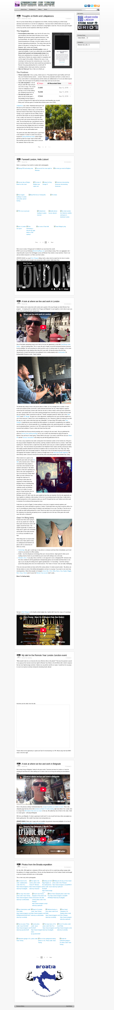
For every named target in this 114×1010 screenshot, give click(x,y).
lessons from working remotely (29, 433)
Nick (18, 573)
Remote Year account (42, 573)
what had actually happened (60, 452)
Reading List (32, 9)
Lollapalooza (20, 105)
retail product (62, 352)
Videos (40, 9)
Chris (50, 571)
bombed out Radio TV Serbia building (44, 809)
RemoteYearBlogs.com (39, 251)
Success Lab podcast (28, 437)
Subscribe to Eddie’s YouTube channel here (33, 823)
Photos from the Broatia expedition (37, 864)
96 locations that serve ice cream (33, 810)
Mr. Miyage (26, 416)
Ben (48, 571)
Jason (44, 571)
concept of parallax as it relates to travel (52, 806)
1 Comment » (68, 18)
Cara (61, 571)
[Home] (17, 9)
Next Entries (69, 1006)
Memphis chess (22, 557)
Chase (21, 573)
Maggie (69, 571)
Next (52, 242)
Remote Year (24, 18)
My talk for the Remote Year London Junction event (44, 655)
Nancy (57, 571)
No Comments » (67, 162)
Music (45, 9)
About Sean (24, 9)
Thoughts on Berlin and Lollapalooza (38, 16)
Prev (39, 147)
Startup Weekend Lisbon (28, 136)
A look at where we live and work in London (40, 301)
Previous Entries (20, 1006)
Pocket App (21, 550)
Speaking (30, 657)
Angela (65, 571)
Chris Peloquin (34, 258)
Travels (29, 18)
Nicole (25, 573)
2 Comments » (68, 766)
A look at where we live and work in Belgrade (41, 764)
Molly (54, 571)
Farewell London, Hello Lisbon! (35, 159)
